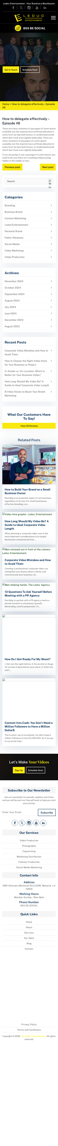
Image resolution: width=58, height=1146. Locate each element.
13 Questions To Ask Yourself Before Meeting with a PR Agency (28, 593)
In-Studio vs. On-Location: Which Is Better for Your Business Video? (25, 372)
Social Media (12, 244)
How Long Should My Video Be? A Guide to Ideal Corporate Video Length (27, 383)
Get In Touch (11, 69)
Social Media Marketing (29, 867)
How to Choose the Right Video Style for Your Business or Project (26, 362)
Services (29, 932)
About (29, 927)
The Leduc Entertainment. (33, 1036)
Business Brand (13, 211)
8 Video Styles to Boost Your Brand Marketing (25, 393)
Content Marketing (15, 218)
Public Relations (14, 237)
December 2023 (14, 319)
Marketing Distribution (29, 856)
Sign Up (19, 770)
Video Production (14, 257)
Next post (47, 167)
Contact (29, 948)
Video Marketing (14, 250)
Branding (10, 205)
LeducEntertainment (16, 224)
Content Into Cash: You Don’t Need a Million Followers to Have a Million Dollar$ (29, 726)
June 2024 (11, 313)
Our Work (29, 938)
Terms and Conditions (29, 1029)
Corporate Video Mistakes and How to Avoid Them (26, 352)
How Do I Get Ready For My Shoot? (28, 659)
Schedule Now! (30, 69)
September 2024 (14, 294)
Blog (29, 943)
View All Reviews (29, 425)
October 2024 (13, 287)
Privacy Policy (29, 1024)
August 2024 (12, 300)
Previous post (12, 167)
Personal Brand (13, 231)
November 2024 (14, 281)
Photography (29, 845)
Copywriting (29, 851)
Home (6, 104)
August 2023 (12, 326)
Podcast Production (29, 861)
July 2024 (10, 307)
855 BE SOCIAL (34, 28)
